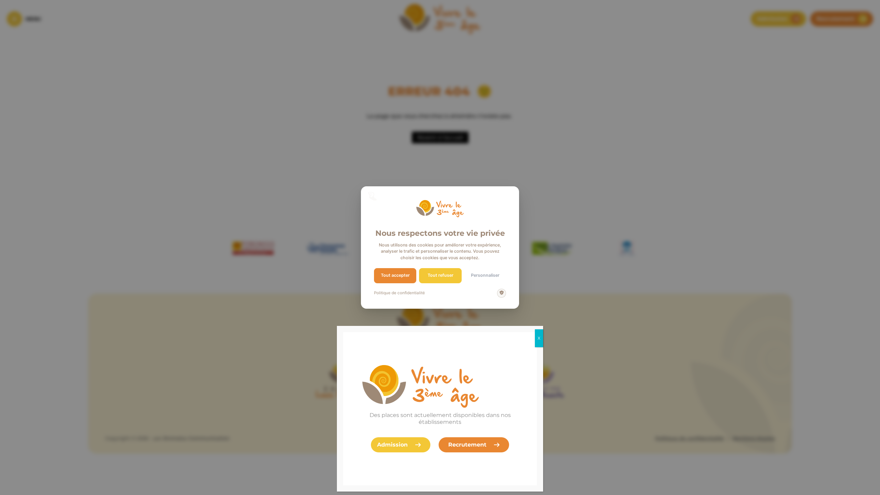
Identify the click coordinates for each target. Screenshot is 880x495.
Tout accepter (395, 275)
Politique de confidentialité (399, 292)
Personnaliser (485, 275)
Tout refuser (440, 275)
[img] (501, 293)
